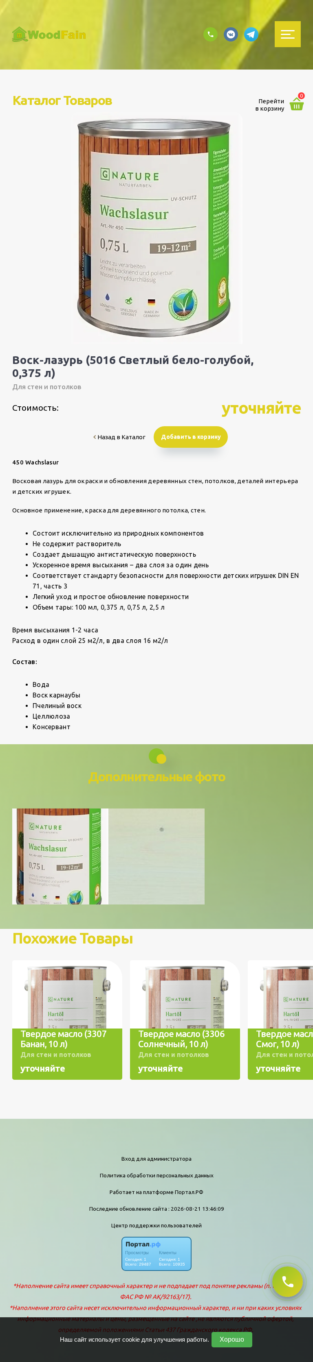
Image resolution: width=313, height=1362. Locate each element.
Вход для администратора (156, 1158)
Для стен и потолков (47, 386)
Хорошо (232, 1339)
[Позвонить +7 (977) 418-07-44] (287, 1281)
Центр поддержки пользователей (156, 1225)
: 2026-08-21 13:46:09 (196, 1208)
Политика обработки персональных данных (157, 1175)
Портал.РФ (189, 1192)
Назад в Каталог (120, 437)
